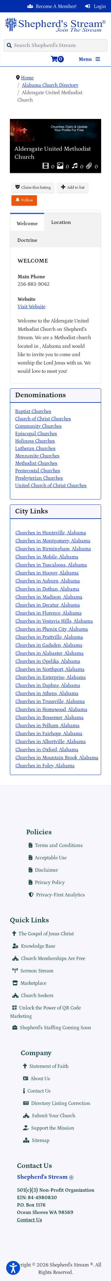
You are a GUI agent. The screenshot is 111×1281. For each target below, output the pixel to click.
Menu (86, 59)
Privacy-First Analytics (60, 895)
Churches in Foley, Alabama (45, 766)
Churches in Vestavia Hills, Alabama (54, 621)
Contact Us (39, 1091)
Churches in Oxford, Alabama (46, 749)
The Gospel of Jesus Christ (46, 934)
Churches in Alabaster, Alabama (49, 653)
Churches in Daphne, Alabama (47, 685)
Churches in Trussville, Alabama (50, 701)
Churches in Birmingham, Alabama (53, 549)
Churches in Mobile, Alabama (46, 557)
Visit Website (31, 307)
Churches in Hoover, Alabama (47, 573)
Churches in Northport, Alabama (49, 669)
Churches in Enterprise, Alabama (50, 677)
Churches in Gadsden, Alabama (48, 645)
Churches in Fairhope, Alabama (48, 733)
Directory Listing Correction (60, 1103)
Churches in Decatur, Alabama (47, 605)
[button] (13, 1268)
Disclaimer (46, 870)
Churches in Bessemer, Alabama (49, 717)
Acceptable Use (51, 858)
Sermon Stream (36, 971)
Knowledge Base (38, 946)
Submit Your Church (53, 1116)
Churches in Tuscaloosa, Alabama (51, 565)
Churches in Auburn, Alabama (47, 581)
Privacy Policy (50, 882)
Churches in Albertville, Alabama (50, 741)
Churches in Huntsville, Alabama (50, 533)
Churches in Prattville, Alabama (49, 637)
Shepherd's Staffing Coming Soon (55, 1027)
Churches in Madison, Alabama (48, 597)
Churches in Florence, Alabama (48, 613)
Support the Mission (52, 1128)
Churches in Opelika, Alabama (47, 661)
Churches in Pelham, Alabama (47, 725)
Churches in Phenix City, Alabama (51, 629)
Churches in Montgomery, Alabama (52, 541)
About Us (40, 1078)
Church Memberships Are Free (53, 958)
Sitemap (40, 1140)
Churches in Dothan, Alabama (47, 589)
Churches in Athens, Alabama (46, 693)
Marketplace (33, 983)
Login (99, 6)
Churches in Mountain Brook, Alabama (56, 758)
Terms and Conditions (59, 845)
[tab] (27, 222)
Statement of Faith (48, 1066)
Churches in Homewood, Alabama (51, 709)
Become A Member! (56, 6)
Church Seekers (37, 995)
